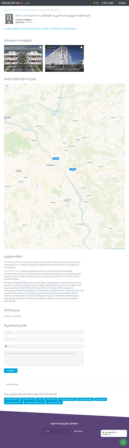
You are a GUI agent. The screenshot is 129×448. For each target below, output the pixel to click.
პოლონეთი (41, 10)
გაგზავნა (11, 370)
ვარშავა (7, 50)
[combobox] (6, 346)
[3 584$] (73, 171)
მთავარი (7, 10)
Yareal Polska (50, 399)
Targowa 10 (50, 47)
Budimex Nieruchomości (67, 399)
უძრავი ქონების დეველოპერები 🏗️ (23, 10)
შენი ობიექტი (108, 3)
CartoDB (122, 248)
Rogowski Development (13, 402)
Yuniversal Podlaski (54, 402)
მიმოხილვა (56, 29)
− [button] (6, 89)
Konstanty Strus (27, 399)
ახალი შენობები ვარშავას (12, 384)
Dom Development (11, 399)
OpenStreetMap (115, 248)
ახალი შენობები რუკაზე (31, 29)
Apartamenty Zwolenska (15, 47)
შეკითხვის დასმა (70, 29)
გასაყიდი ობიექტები (11, 29)
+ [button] (6, 86)
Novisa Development (85, 399)
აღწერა (46, 29)
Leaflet (107, 248)
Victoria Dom (101, 399)
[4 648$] (56, 161)
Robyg (40, 399)
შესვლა (123, 3)
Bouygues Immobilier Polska (34, 402)
